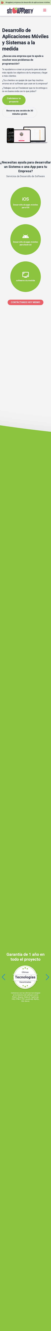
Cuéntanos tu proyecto (14, 100)
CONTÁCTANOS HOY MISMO (25, 302)
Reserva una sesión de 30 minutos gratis (19, 112)
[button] (47, 977)
